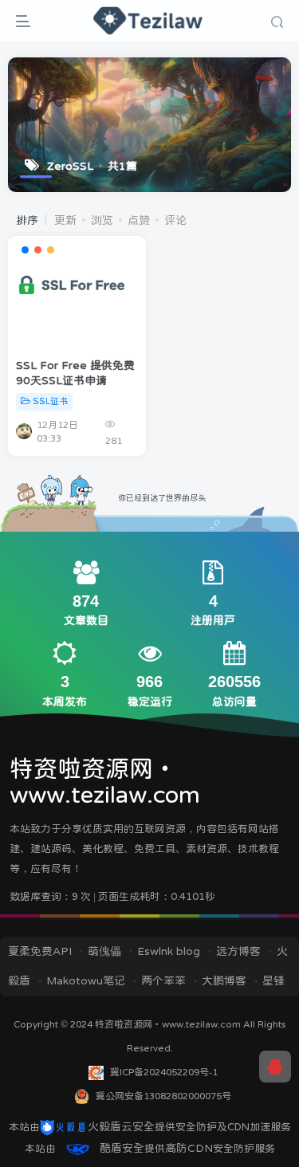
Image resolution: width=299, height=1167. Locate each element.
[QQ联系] (275, 1067)
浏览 (102, 220)
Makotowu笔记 (85, 980)
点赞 (139, 220)
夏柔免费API (40, 951)
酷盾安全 (122, 1147)
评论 (175, 220)
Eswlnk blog (168, 951)
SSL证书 (50, 401)
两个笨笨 (163, 980)
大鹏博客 (224, 980)
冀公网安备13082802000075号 (163, 1096)
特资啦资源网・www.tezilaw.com (169, 1024)
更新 (65, 220)
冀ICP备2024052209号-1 (164, 1072)
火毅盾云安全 (121, 1126)
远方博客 (238, 951)
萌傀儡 (104, 951)
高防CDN (189, 1147)
